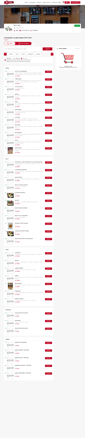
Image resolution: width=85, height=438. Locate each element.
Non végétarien (16, 58)
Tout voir (25, 58)
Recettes (39, 2)
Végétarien (8, 58)
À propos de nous (46, 2)
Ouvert (77, 25)
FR (68, 2)
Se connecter (75, 2)
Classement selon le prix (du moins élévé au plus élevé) (18, 61)
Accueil (26, 2)
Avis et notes (25, 43)
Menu (11, 43)
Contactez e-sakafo (56, 2)
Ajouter (48, 71)
